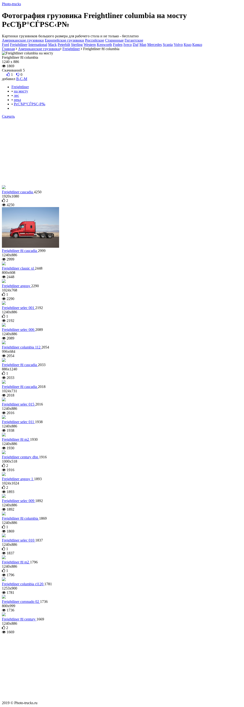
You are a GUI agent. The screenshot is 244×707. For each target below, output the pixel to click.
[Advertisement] (122, 152)
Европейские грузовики (64, 40)
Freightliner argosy (16, 286)
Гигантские (134, 40)
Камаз (197, 45)
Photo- (11, 4)
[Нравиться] (8, 75)
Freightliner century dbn (20, 457)
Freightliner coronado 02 (21, 602)
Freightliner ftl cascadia (20, 251)
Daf (135, 45)
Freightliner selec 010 (18, 540)
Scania (168, 45)
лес (16, 95)
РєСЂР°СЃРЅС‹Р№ (29, 104)
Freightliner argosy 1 (18, 479)
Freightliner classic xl (18, 268)
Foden (117, 45)
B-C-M (21, 79)
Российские (94, 40)
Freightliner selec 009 (18, 501)
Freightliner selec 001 (18, 308)
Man (142, 45)
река (17, 100)
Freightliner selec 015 (18, 404)
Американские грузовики (23, 40)
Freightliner (18, 45)
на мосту (21, 91)
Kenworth (104, 45)
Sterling (77, 45)
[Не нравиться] (18, 75)
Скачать (8, 116)
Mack (52, 45)
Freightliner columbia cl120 (23, 584)
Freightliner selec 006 (18, 330)
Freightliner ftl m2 (16, 439)
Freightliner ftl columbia (20, 518)
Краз (187, 45)
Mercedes (154, 45)
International (37, 45)
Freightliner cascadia (18, 192)
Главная (8, 49)
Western (90, 45)
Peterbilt (64, 45)
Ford (5, 45)
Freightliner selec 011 (18, 422)
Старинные (114, 40)
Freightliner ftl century (19, 619)
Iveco (127, 45)
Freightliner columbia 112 (21, 347)
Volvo (178, 45)
